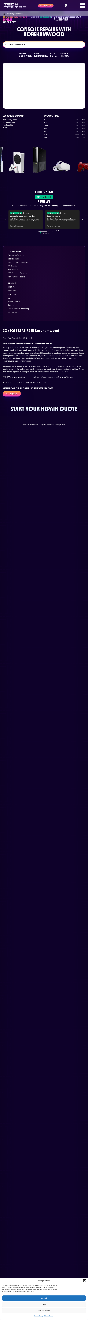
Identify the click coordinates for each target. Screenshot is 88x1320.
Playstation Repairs (15, 255)
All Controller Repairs (16, 277)
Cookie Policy (38, 1316)
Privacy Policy (48, 1316)
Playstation (72, 358)
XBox (64, 358)
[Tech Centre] (14, 5)
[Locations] (65, 5)
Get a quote (11, 394)
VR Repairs (12, 266)
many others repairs (23, 361)
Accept (44, 1298)
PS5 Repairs (13, 270)
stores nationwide (21, 377)
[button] (84, 1280)
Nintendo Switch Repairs (18, 263)
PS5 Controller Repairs (17, 273)
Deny (44, 1304)
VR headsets (44, 353)
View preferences (44, 1311)
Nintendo (6, 361)
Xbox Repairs (13, 259)
